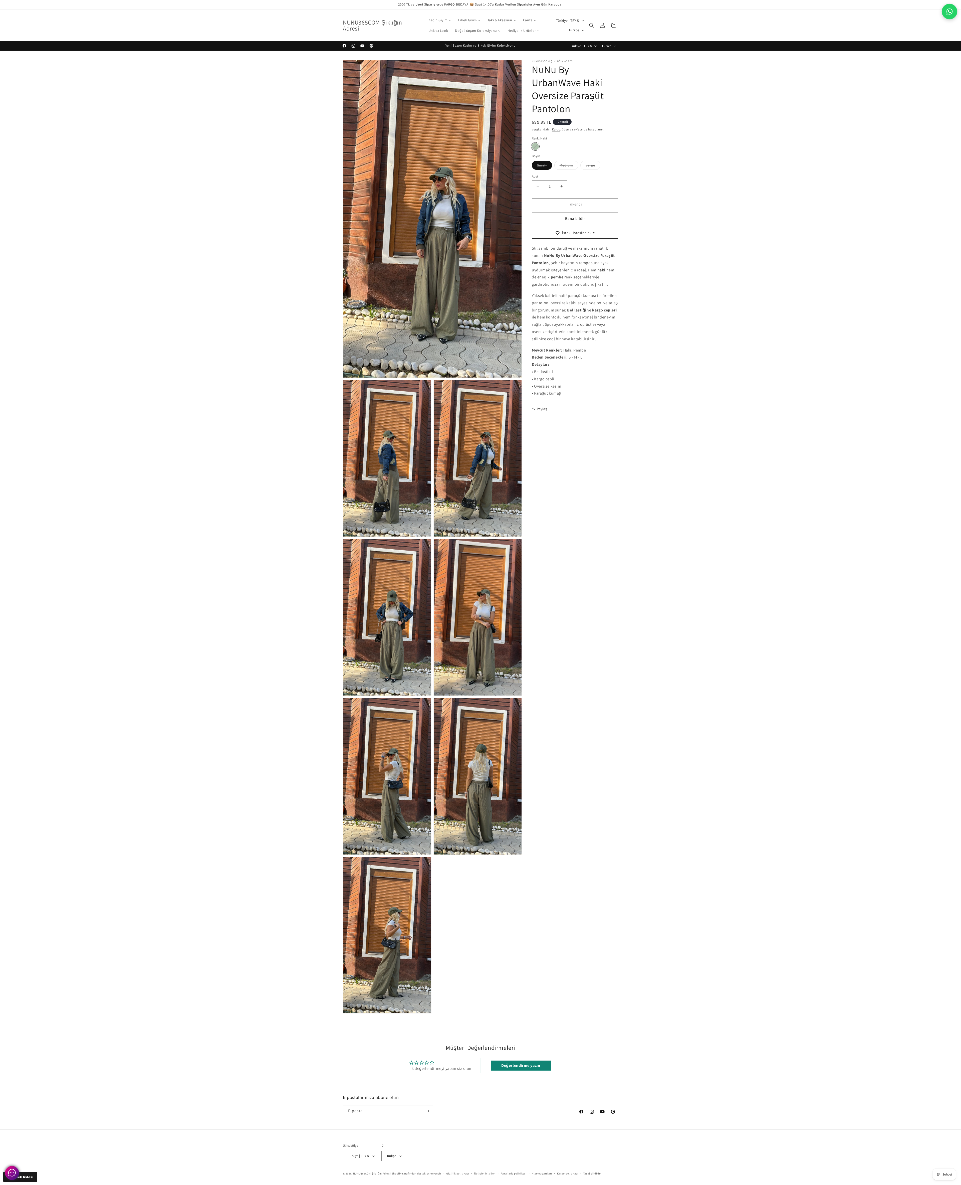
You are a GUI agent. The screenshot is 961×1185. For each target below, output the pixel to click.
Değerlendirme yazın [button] (520, 1065)
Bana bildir (575, 218)
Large (593, 166)
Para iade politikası (514, 1173)
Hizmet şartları (542, 1173)
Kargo (556, 129)
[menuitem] (440, 20)
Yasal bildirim (592, 1173)
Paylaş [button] (542, 409)
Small (544, 166)
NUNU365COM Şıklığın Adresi (372, 1173)
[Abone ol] (427, 1111)
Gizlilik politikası (457, 1173)
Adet (535, 176)
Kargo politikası (567, 1173)
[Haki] (535, 146)
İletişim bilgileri (485, 1173)
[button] (591, 25)
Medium (569, 166)
